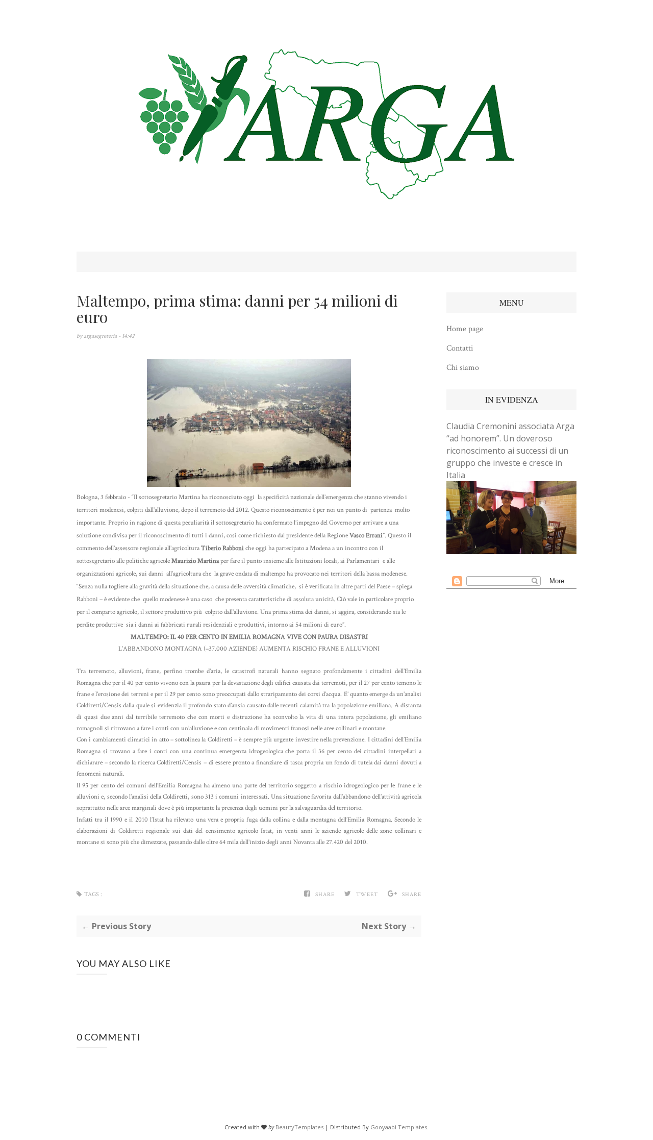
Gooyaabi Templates (398, 1127)
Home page (464, 329)
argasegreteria (101, 336)
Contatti (459, 348)
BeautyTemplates (299, 1127)
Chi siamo (462, 367)
